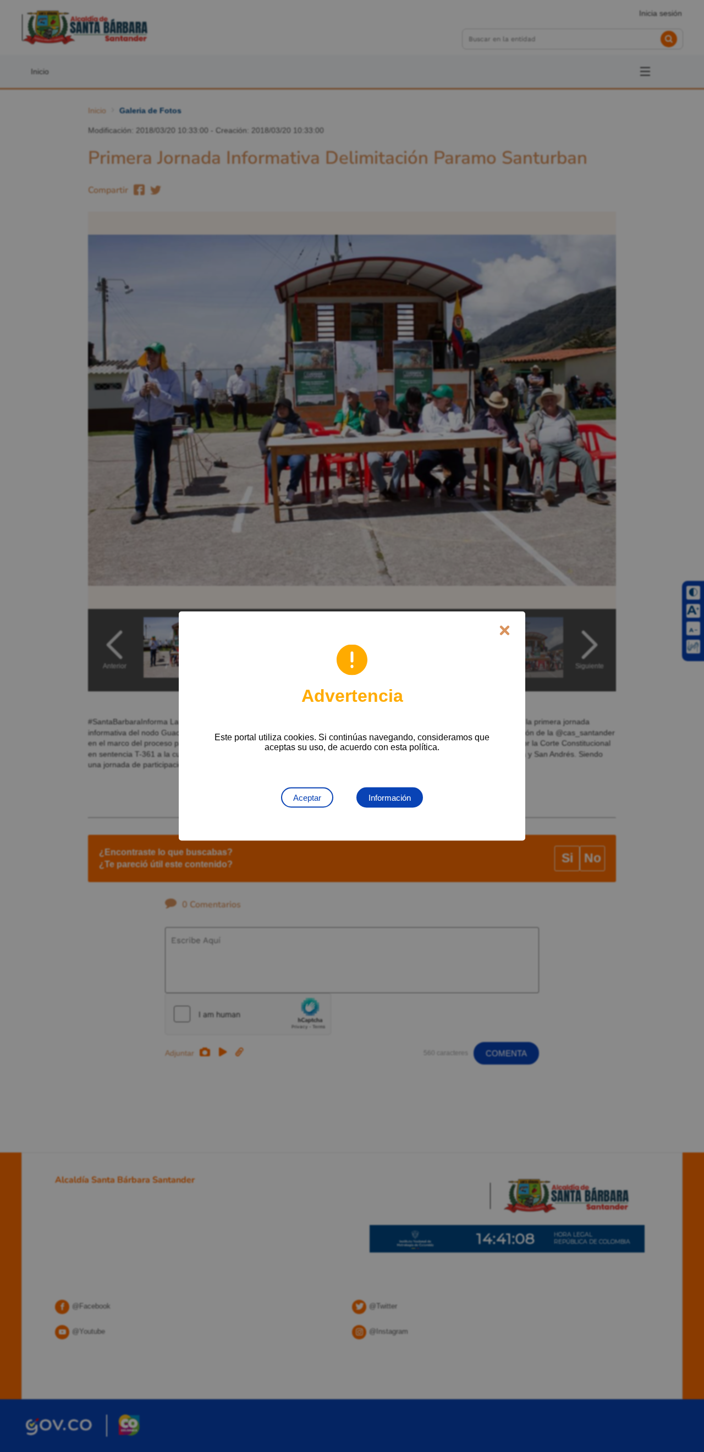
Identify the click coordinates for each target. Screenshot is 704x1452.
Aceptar (307, 797)
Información (390, 797)
